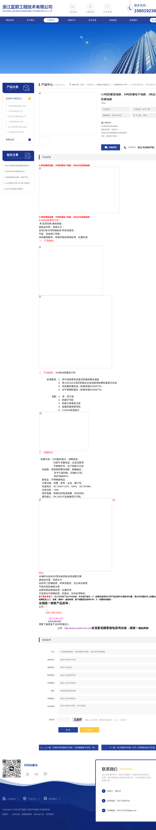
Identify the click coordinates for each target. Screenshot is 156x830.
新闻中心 (72, 20)
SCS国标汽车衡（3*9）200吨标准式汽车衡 (136, 747)
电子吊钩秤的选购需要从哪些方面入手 (19, 166)
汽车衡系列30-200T (16, 132)
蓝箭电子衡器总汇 (14, 98)
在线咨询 (113, 147)
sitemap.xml (39, 814)
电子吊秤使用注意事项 (14, 189)
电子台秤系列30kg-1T (17, 116)
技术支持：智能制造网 (22, 814)
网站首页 (10, 20)
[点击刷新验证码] (77, 720)
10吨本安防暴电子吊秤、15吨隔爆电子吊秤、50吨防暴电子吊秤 (80, 747)
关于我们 (30, 20)
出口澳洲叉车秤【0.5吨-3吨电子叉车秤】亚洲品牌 (19, 183)
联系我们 (134, 20)
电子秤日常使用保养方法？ (16, 171)
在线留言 (113, 20)
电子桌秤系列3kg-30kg (17, 127)
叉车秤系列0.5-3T (15, 111)
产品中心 (51, 20)
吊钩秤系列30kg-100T (17, 106)
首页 (82, 85)
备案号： (6, 814)
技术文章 (92, 20)
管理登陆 (50, 814)
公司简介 (11, 799)
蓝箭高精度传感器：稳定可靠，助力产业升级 (19, 177)
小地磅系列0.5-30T (16, 122)
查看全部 (10, 139)
